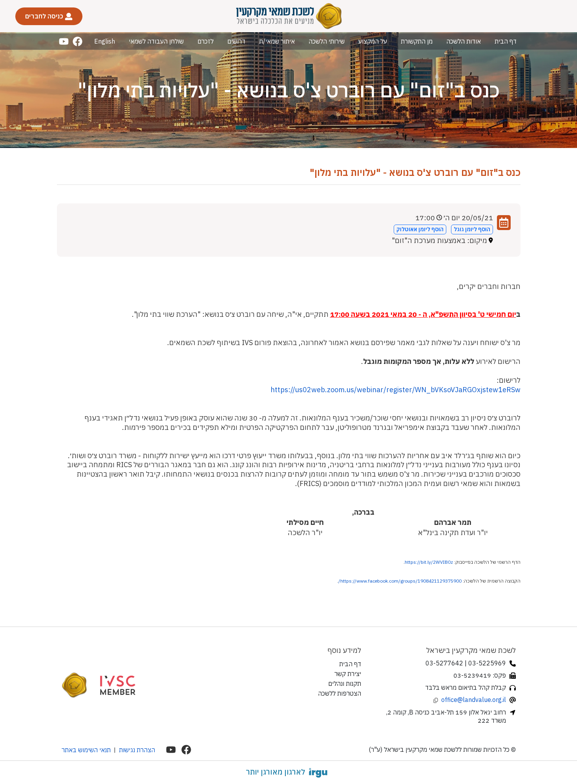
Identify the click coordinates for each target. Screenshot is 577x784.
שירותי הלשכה (327, 41)
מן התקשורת (417, 41)
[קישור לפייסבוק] (77, 41)
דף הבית (506, 41)
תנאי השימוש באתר (86, 750)
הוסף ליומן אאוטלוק (420, 229)
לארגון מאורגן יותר (275, 772)
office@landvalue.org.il (473, 700)
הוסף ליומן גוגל (472, 229)
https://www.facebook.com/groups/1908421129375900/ (400, 581)
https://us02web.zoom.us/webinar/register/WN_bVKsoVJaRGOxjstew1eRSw (395, 389)
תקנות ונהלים (344, 683)
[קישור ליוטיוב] (64, 41)
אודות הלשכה (463, 41)
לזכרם (205, 41)
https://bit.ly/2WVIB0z (429, 562)
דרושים (236, 41)
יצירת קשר (347, 674)
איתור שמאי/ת (277, 41)
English (104, 41)
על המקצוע (372, 41)
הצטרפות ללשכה (339, 693)
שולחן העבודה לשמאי (156, 41)
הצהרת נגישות (137, 750)
